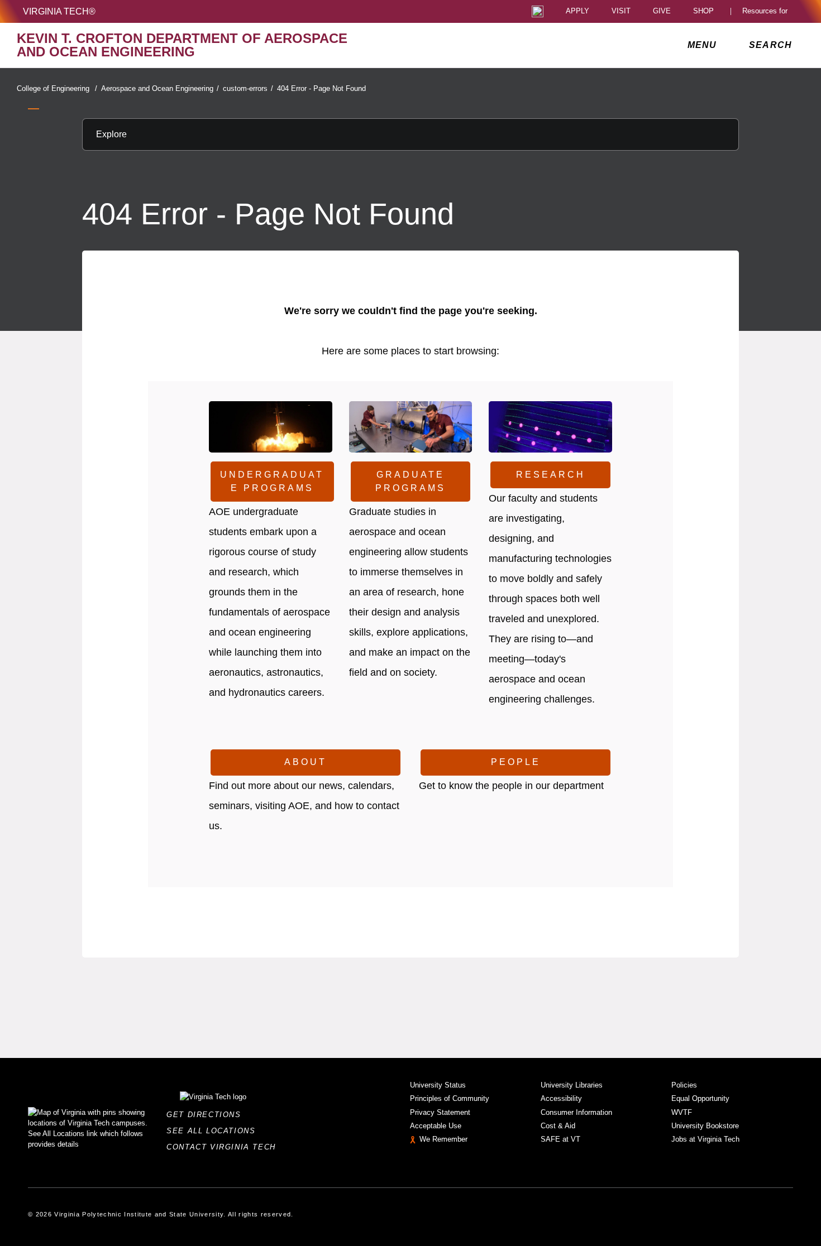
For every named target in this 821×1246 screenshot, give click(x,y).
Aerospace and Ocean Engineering (160, 88)
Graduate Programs (410, 481)
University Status (438, 1085)
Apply (577, 11)
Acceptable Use (435, 1126)
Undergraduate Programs (272, 481)
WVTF (681, 1112)
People (516, 762)
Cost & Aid (558, 1126)
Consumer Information (576, 1112)
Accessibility (561, 1098)
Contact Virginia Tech (224, 1147)
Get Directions (206, 1114)
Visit (621, 11)
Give (662, 11)
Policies (684, 1085)
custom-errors (248, 88)
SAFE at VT (560, 1139)
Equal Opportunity (700, 1098)
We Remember (443, 1139)
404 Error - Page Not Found (321, 88)
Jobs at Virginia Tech (705, 1139)
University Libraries (572, 1085)
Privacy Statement (440, 1112)
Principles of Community (449, 1098)
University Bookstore (705, 1126)
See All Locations (213, 1131)
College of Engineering (57, 88)
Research (550, 474)
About (305, 762)
